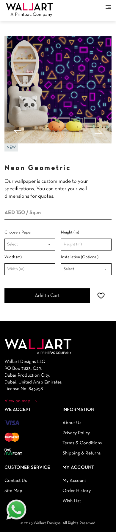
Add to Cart (47, 295)
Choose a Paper (18, 232)
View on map (17, 401)
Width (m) (13, 257)
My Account (74, 481)
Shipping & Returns (81, 453)
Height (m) (70, 232)
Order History (76, 491)
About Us (71, 423)
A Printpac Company (31, 15)
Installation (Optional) (79, 257)
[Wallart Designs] (29, 6)
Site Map (13, 491)
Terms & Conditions (82, 443)
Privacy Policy (76, 433)
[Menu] (108, 7)
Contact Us (15, 481)
